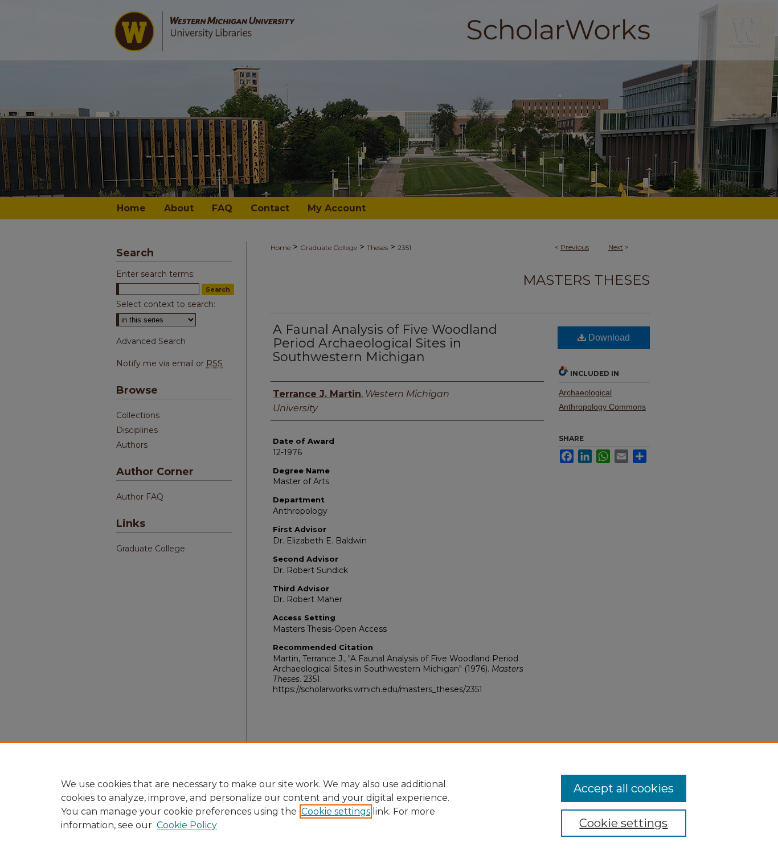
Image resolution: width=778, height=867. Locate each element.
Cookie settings (335, 811)
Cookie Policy (187, 825)
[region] (389, 804)
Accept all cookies (624, 788)
